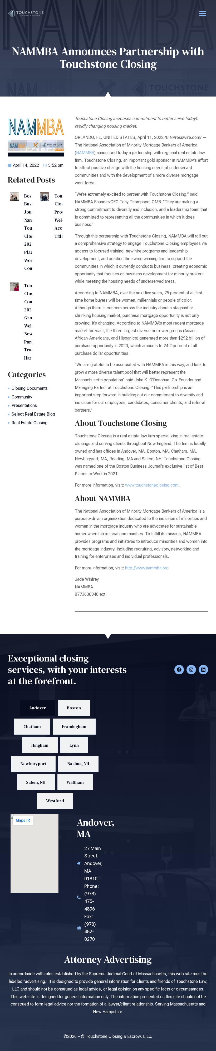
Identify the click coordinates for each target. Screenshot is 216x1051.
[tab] (37, 708)
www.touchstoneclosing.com (152, 485)
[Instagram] (191, 669)
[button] (202, 13)
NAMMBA (85, 152)
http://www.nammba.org (147, 567)
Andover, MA (96, 828)
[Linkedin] (203, 669)
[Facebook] (179, 669)
